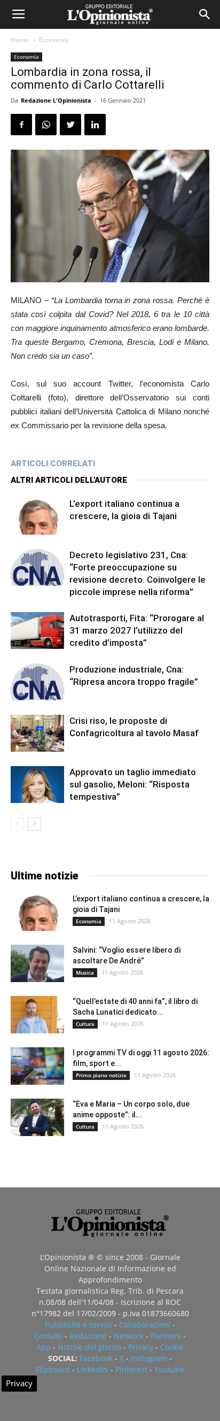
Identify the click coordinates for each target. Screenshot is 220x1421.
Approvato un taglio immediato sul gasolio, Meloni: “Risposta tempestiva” (132, 784)
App (43, 1347)
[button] (205, 14)
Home (20, 39)
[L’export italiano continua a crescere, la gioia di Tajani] (37, 516)
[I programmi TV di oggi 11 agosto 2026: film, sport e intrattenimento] (37, 1066)
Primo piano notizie (101, 1075)
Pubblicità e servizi (78, 1324)
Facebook (96, 1358)
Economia (53, 39)
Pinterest (131, 1369)
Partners (166, 1336)
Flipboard (53, 1369)
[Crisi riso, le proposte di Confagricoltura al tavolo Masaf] (37, 733)
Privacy (140, 1347)
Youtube (169, 1369)
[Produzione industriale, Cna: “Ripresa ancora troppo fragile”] (37, 681)
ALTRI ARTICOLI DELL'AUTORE (69, 480)
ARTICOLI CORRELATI (53, 463)
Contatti (48, 1336)
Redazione (88, 1336)
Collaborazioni (144, 1324)
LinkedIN (92, 1369)
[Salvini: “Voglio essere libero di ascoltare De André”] (37, 963)
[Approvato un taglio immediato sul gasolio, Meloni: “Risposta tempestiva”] (37, 784)
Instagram (149, 1358)
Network (129, 1336)
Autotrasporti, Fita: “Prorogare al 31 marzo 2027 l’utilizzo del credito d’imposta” (136, 630)
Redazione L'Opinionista (56, 100)
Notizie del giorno (89, 1347)
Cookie (172, 1347)
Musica (85, 972)
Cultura (85, 1024)
